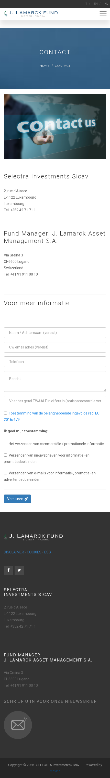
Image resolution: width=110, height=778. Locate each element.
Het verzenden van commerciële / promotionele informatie (55, 444)
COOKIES (34, 552)
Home (45, 65)
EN (96, 3)
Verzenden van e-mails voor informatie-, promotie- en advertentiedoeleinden (50, 476)
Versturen (15, 499)
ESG (47, 552)
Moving (55, 771)
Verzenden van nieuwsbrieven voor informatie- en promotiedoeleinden (47, 458)
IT (86, 3)
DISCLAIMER (14, 552)
